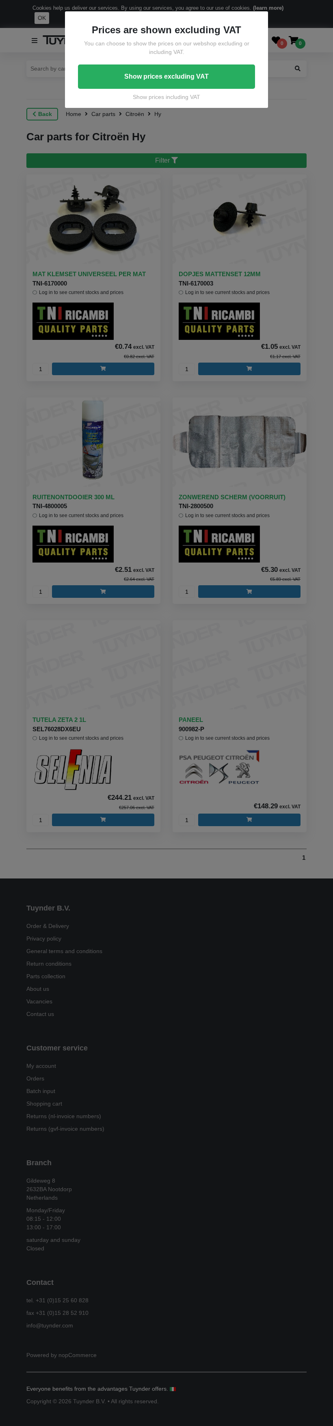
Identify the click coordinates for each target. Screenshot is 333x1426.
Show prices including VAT (166, 97)
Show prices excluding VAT (166, 76)
